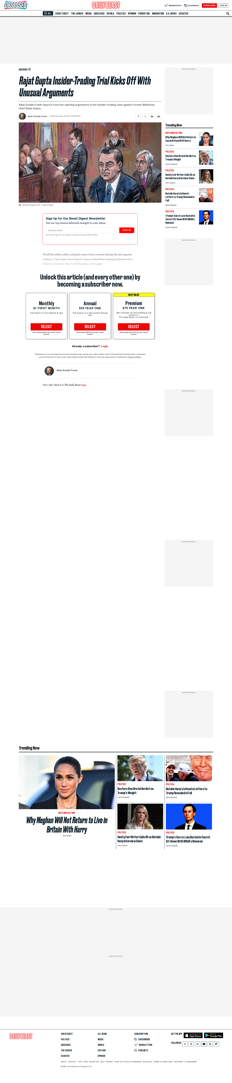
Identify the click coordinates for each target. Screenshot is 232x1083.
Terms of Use (79, 235)
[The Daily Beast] (106, 5)
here (83, 384)
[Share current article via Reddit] (158, 116)
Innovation (158, 13)
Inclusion (147, 1062)
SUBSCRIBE (209, 5)
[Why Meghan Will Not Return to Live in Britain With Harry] (206, 145)
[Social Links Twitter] (191, 1045)
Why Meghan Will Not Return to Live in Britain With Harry (66, 824)
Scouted (183, 13)
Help (102, 1062)
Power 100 (144, 13)
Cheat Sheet (62, 13)
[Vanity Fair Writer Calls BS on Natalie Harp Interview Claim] (206, 182)
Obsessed (99, 13)
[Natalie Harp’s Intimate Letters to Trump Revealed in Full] (206, 201)
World (101, 1045)
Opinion (132, 13)
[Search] (227, 13)
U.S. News (171, 13)
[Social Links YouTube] (203, 1045)
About (64, 1062)
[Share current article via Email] (152, 116)
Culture (102, 1050)
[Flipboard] (216, 1045)
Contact (72, 1062)
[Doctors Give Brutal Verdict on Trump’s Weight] (206, 163)
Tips (80, 1062)
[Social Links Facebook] (184, 1045)
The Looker (77, 13)
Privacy (109, 1062)
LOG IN (223, 5)
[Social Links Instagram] (197, 1045)
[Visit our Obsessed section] (26, 5)
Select (46, 327)
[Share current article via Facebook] (138, 116)
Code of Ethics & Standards (128, 1062)
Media (88, 13)
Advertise (94, 1062)
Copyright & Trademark (185, 1062)
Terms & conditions (162, 1062)
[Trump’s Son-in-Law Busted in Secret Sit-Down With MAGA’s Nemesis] (206, 223)
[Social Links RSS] (210, 1045)
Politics (121, 13)
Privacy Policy (93, 235)
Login (104, 346)
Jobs (85, 1062)
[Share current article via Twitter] (145, 116)
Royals (110, 13)
